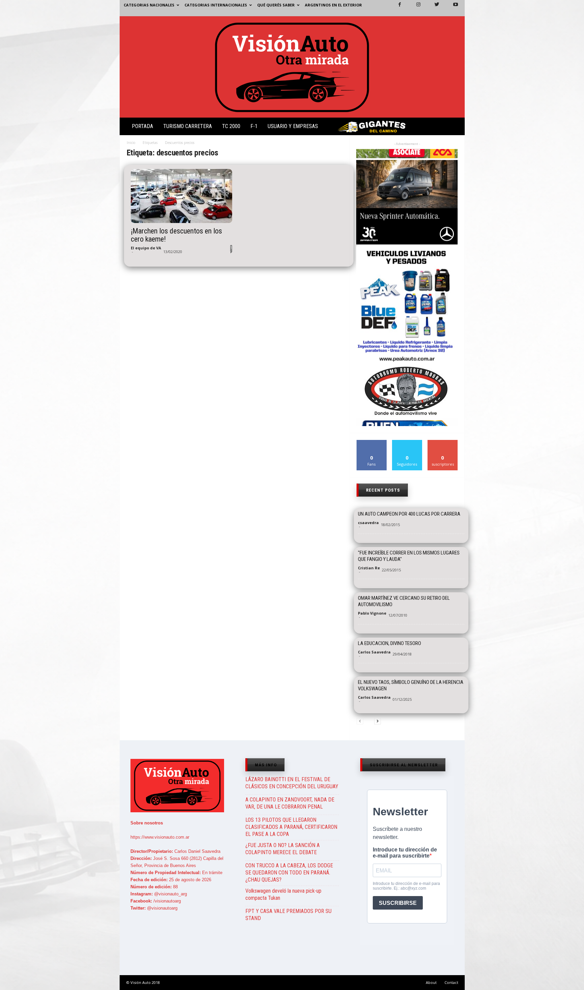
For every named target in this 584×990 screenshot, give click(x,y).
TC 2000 (231, 126)
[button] (454, 128)
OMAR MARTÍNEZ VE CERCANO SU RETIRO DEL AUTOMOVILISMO (404, 601)
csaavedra (368, 522)
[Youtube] (451, 8)
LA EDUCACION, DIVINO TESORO (389, 643)
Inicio (131, 142)
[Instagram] (414, 8)
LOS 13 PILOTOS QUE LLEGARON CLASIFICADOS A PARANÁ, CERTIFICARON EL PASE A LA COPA (291, 827)
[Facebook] (396, 8)
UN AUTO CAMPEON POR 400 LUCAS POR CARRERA (409, 514)
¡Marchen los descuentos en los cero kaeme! (176, 235)
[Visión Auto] (292, 67)
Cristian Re (369, 568)
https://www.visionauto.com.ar (159, 837)
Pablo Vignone (372, 613)
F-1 (254, 126)
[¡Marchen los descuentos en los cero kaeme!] (181, 196)
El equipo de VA (146, 248)
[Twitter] (433, 8)
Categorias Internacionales (216, 4)
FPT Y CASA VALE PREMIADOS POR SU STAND (288, 914)
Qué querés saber (276, 4)
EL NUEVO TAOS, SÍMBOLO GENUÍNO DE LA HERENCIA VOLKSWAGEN (410, 685)
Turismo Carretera (187, 126)
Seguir (407, 442)
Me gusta (371, 442)
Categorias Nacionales (149, 4)
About (431, 982)
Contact (451, 982)
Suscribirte (443, 442)
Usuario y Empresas (293, 126)
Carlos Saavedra (374, 652)
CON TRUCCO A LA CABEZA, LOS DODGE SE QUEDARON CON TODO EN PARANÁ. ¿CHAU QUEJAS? (289, 872)
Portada (142, 126)
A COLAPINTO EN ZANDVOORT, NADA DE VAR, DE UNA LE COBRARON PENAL (289, 803)
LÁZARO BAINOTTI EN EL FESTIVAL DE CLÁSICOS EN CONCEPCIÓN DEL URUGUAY (291, 783)
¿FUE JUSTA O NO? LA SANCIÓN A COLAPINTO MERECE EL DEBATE (282, 849)
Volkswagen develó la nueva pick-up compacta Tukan (283, 894)
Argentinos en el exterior (333, 4)
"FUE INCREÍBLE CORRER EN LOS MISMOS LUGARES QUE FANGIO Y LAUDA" (409, 556)
